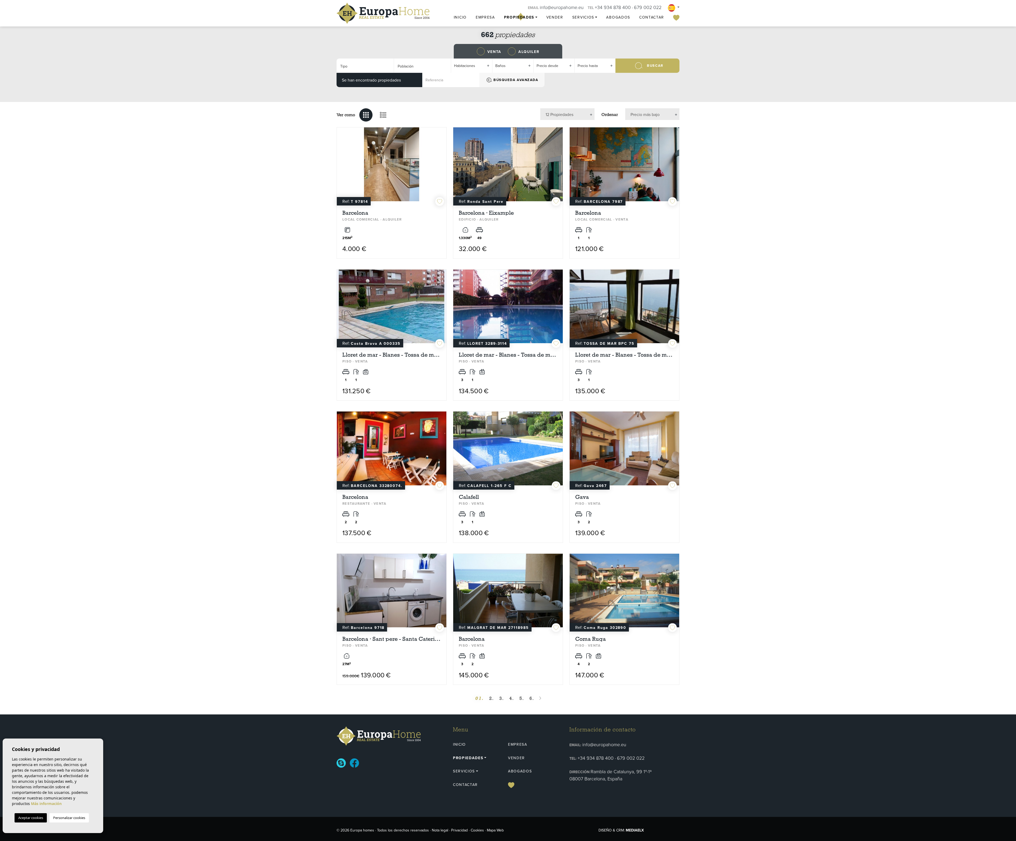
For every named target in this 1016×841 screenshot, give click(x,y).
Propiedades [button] (519, 17)
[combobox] (365, 66)
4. (511, 698)
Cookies (477, 830)
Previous (342, 167)
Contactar (651, 17)
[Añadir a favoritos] (439, 201)
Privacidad (459, 830)
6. (531, 698)
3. (501, 698)
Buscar (655, 65)
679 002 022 (647, 7)
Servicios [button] (583, 17)
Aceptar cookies (30, 817)
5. (521, 698)
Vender (554, 17)
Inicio (460, 17)
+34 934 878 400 (613, 7)
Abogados (618, 17)
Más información (46, 803)
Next (441, 167)
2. (491, 698)
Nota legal (440, 830)
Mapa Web (495, 830)
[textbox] (363, 66)
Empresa (485, 17)
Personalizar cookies (69, 817)
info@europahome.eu (562, 7)
